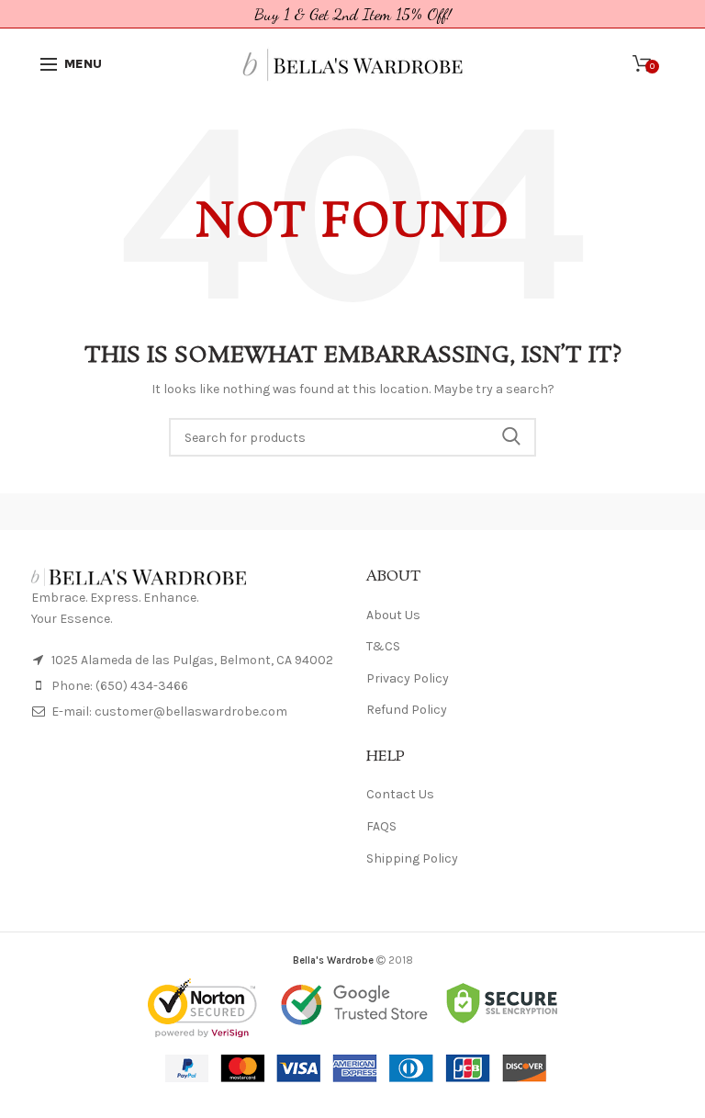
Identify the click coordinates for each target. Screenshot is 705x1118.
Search (511, 437)
